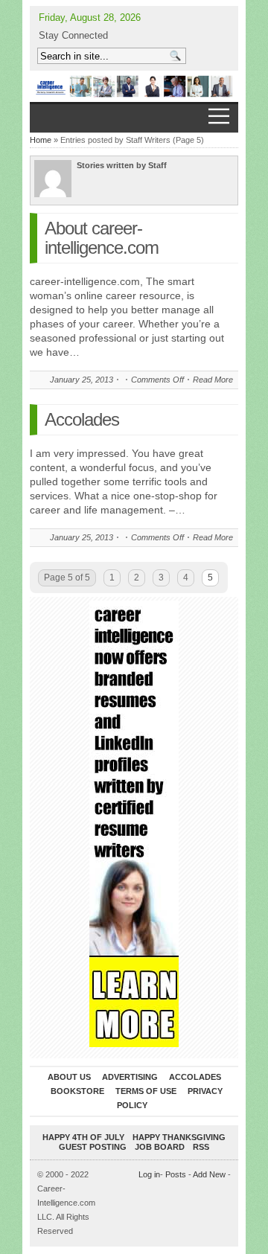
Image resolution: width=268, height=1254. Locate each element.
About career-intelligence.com (102, 237)
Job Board (160, 1146)
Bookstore (77, 1091)
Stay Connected (73, 35)
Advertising (130, 1076)
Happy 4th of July (83, 1137)
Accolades (82, 419)
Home (40, 139)
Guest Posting (93, 1146)
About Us (69, 1076)
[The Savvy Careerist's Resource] (134, 86)
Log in (149, 1174)
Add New (209, 1174)
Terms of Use (145, 1091)
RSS (201, 1146)
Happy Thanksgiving (179, 1137)
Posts (175, 1174)
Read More (213, 379)
